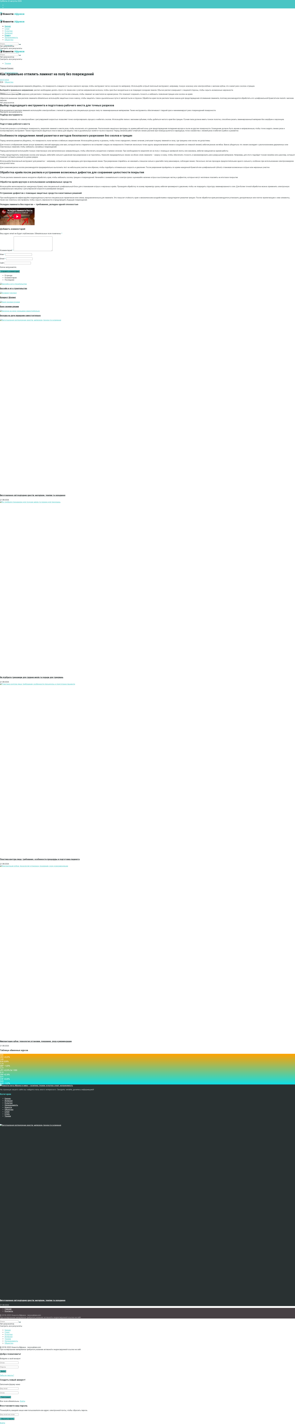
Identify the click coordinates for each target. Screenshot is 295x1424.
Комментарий (6, 250)
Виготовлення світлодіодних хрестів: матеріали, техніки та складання (32, 495)
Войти (22, 1401)
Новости (8, 1107)
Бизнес (8, 26)
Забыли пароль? (7, 1375)
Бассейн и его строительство (13, 288)
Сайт (2, 263)
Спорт (7, 29)
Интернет (9, 33)
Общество (9, 82)
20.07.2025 (4, 80)
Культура (8, 31)
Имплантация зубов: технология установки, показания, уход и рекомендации (36, 1041)
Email (3, 259)
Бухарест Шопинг (8, 297)
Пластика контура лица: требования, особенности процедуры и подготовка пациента (40, 859)
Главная (8, 5)
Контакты (9, 7)
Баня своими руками (9, 306)
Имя (2, 254)
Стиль (7, 1114)
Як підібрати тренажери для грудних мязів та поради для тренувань (31, 677)
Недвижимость (11, 37)
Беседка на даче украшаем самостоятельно (20, 315)
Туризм (8, 63)
